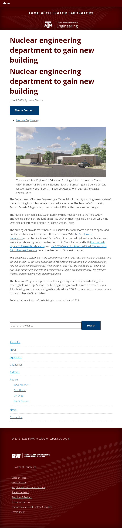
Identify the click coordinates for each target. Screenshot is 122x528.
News (13, 410)
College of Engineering (25, 466)
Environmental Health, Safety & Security (32, 506)
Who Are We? (21, 385)
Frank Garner (21, 401)
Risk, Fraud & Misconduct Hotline (28, 487)
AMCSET (15, 372)
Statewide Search (20, 492)
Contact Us (16, 417)
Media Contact (24, 110)
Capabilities (16, 364)
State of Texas (19, 477)
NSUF (13, 349)
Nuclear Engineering (27, 120)
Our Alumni (20, 390)
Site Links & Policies (22, 497)
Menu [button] (6, 3)
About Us (15, 342)
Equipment (16, 357)
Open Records (19, 482)
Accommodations (21, 502)
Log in (66, 438)
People (14, 379)
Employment (18, 511)
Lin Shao (19, 395)
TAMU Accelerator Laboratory (61, 12)
